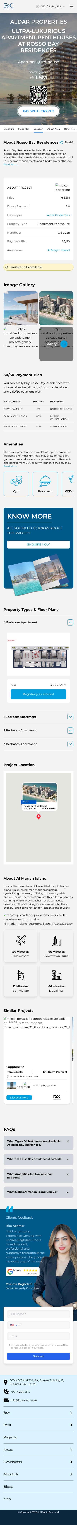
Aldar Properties (58, 215)
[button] (13, 1325)
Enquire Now (38, 544)
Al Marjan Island (58, 250)
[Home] (9, 6)
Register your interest (38, 694)
